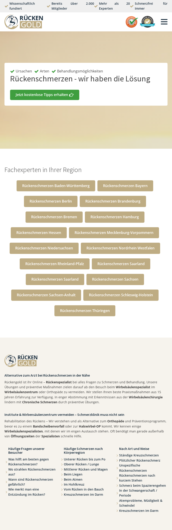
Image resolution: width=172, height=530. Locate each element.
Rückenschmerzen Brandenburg (112, 201)
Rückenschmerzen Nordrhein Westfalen (120, 248)
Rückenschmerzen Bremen (54, 216)
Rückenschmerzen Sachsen (115, 279)
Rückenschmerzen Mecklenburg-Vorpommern (114, 232)
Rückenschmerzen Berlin (51, 201)
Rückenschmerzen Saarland (121, 263)
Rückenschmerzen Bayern (125, 185)
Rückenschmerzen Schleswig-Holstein (121, 294)
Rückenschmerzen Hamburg (114, 216)
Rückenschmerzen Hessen (38, 232)
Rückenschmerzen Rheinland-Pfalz (54, 263)
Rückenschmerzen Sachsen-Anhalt (46, 294)
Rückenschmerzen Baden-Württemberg (56, 185)
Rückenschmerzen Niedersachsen (44, 248)
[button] (44, 95)
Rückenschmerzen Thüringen (85, 310)
